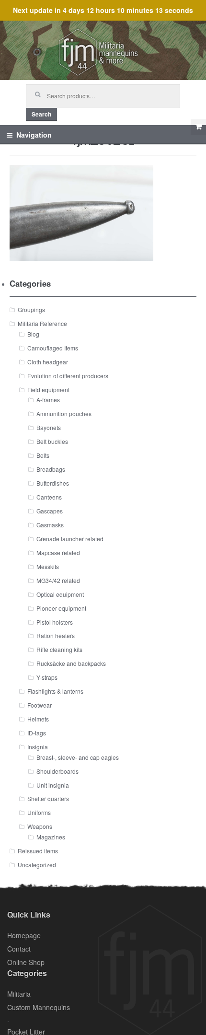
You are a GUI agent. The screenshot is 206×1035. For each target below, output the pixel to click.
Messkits (47, 566)
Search (41, 114)
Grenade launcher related (69, 539)
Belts (42, 455)
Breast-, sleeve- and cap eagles (77, 757)
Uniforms (39, 812)
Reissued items (38, 851)
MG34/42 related (58, 580)
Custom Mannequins (38, 1007)
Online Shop (26, 962)
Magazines (50, 837)
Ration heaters (55, 635)
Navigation (34, 135)
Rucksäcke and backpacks (71, 663)
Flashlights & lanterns (55, 691)
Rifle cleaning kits (59, 649)
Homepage (24, 935)
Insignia (37, 747)
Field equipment (48, 389)
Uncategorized (37, 865)
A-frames (48, 399)
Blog (33, 334)
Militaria (19, 994)
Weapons (39, 826)
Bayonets (48, 427)
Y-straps (46, 677)
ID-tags (36, 733)
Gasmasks (50, 525)
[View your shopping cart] (198, 127)
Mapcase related (58, 552)
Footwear (39, 705)
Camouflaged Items (52, 348)
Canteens (49, 497)
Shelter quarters (48, 798)
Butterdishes (52, 483)
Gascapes (49, 511)
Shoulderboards (57, 771)
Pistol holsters (54, 622)
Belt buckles (52, 441)
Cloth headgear (47, 362)
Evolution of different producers (67, 376)
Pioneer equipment (61, 608)
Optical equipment (60, 594)
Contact (19, 949)
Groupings (31, 309)
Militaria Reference (42, 323)
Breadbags (50, 469)
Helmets (38, 719)
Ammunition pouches (64, 413)
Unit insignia (52, 785)
